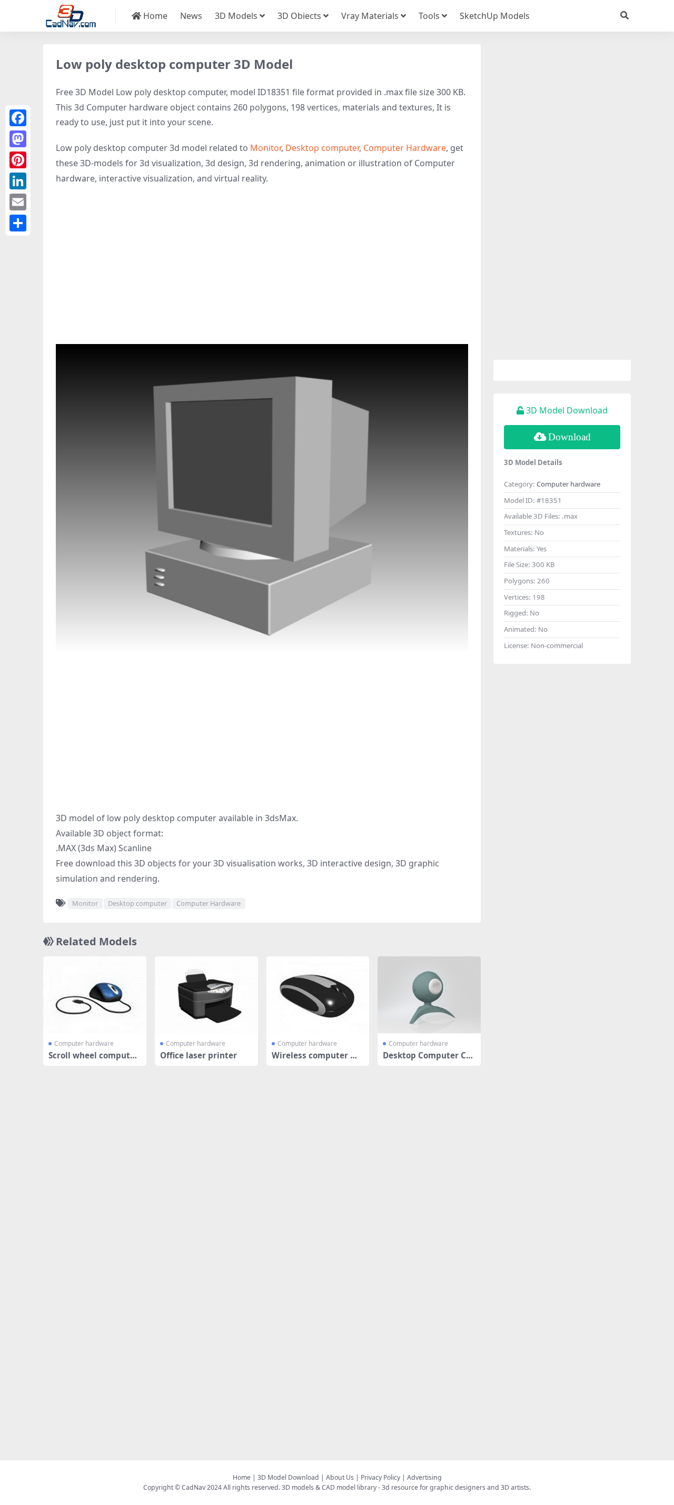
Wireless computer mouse (317, 1060)
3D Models (236, 16)
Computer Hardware (404, 148)
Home (154, 16)
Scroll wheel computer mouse (93, 1060)
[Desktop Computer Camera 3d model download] (429, 995)
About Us (340, 1477)
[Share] (17, 223)
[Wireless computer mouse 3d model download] (318, 995)
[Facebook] (17, 117)
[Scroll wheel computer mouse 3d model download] (94, 995)
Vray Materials (370, 16)
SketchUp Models (495, 16)
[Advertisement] (262, 270)
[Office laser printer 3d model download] (206, 995)
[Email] (17, 202)
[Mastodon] (17, 138)
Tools (429, 16)
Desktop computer (322, 148)
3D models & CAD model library (329, 1487)
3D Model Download (288, 1477)
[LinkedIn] (17, 180)
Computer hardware (84, 1043)
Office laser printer (198, 1055)
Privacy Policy (380, 1477)
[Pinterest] (17, 159)
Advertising (424, 1477)
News (191, 16)
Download (569, 436)
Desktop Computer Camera (427, 1060)
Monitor (265, 148)
